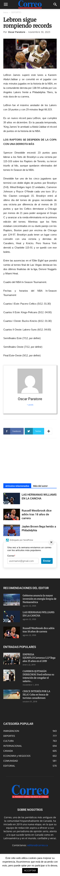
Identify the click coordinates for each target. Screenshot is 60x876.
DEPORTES (16, 12)
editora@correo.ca (37, 845)
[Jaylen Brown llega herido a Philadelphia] (11, 530)
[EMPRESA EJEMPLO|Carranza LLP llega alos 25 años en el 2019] (11, 658)
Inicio (5, 12)
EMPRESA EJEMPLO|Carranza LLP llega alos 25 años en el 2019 (39, 658)
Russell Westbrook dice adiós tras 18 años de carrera (37, 514)
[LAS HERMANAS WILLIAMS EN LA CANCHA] (11, 498)
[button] (55, 4)
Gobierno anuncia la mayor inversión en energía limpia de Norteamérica (39, 599)
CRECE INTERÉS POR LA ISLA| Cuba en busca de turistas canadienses (36, 694)
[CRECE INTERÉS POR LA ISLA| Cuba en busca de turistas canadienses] (11, 694)
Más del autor (40, 486)
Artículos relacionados (17, 486)
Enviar (47, 560)
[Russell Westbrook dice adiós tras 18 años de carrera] (11, 514)
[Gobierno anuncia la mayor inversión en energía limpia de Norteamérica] (11, 599)
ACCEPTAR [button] (30, 870)
